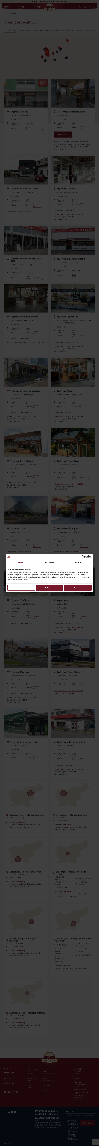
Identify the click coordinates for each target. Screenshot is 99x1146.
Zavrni (21, 588)
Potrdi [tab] (20, 562)
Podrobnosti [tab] (49, 562)
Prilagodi (48, 588)
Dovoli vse (77, 588)
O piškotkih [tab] (78, 562)
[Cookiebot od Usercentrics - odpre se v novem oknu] (83, 556)
